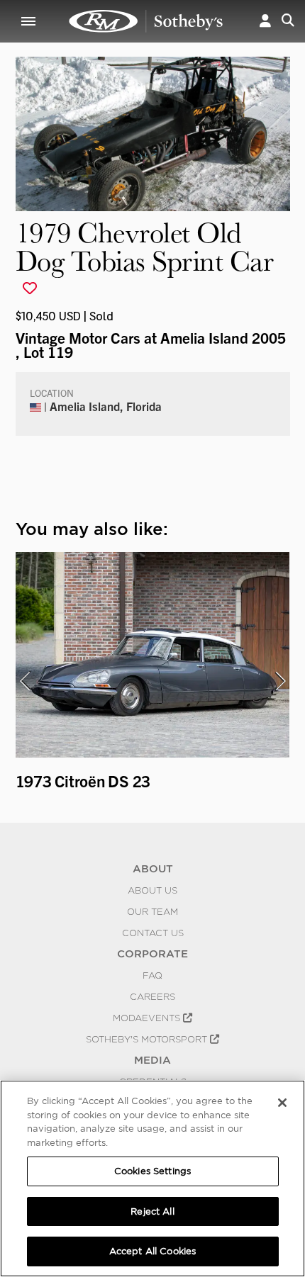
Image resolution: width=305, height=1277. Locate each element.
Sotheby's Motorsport (148, 1039)
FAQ (152, 975)
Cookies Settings (152, 1171)
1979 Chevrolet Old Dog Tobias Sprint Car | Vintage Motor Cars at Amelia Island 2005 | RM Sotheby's (146, 21)
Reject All (152, 1211)
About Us (152, 890)
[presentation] (25, 681)
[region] (152, 1178)
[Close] (282, 1102)
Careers (152, 996)
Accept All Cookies (152, 1251)
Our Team (152, 911)
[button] (265, 21)
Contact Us (153, 932)
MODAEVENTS (148, 1017)
